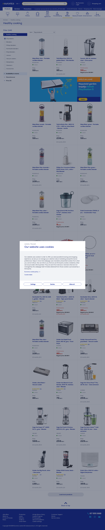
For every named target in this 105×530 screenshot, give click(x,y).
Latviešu (27, 244)
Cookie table (28, 275)
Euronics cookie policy (31, 272)
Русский (33, 244)
